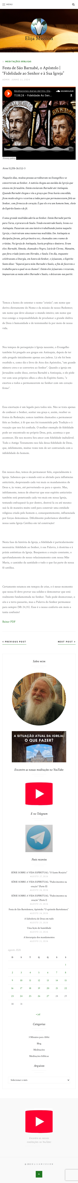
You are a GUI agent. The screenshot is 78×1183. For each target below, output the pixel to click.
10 (21, 980)
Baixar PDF (9, 622)
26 (39, 996)
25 (30, 996)
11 (30, 980)
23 (12, 996)
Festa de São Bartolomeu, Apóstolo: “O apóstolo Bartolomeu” (39, 909)
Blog (39, 1043)
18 (30, 988)
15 (66, 980)
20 (48, 988)
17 (21, 988)
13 (48, 980)
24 (21, 996)
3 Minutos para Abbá (39, 1037)
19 (39, 988)
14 (57, 980)
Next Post (66, 641)
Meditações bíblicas (18, 61)
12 (39, 980)
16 (12, 988)
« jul (38, 1014)
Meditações (39, 1049)
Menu (9, 4)
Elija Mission (39, 38)
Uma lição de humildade (39, 928)
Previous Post (15, 641)
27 (48, 996)
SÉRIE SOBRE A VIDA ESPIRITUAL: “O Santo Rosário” (39, 872)
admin (6, 79)
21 (57, 988)
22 (65, 988)
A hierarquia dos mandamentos (39, 937)
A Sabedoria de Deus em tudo (39, 918)
